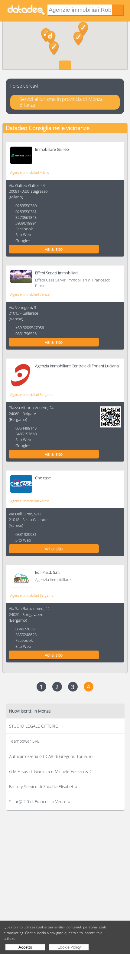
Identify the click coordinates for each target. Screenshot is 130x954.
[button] (54, 48)
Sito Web (23, 234)
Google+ (22, 240)
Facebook (24, 229)
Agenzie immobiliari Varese (30, 294)
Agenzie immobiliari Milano (29, 172)
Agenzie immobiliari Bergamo (31, 394)
